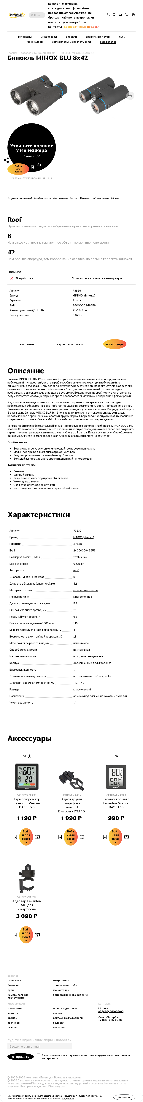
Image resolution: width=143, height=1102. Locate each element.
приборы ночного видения (70, 995)
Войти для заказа (18, 169)
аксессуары (114, 344)
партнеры (13, 1022)
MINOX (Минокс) (84, 295)
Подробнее (68, 1098)
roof (76, 570)
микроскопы (49, 36)
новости (54, 22)
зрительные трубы (98, 36)
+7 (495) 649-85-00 (110, 1011)
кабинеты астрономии (78, 17)
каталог (54, 3)
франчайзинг (81, 8)
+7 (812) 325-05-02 (110, 1020)
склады (12, 1027)
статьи (57, 1013)
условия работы (74, 22)
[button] (108, 15)
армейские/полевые (86, 696)
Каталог (25, 53)
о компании (70, 3)
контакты (55, 26)
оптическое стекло (85, 590)
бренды (53, 17)
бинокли (71, 36)
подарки (58, 1022)
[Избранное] (114, 15)
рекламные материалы (68, 1018)
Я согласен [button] (124, 1097)
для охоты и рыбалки (113, 696)
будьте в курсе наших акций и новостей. (39, 1040)
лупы (122, 36)
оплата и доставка (65, 1008)
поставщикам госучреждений (70, 13)
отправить (20, 1056)
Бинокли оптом (44, 53)
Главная (12, 53)
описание (26, 344)
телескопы (25, 36)
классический (82, 689)
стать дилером (59, 8)
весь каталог (108, 41)
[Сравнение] (120, 15)
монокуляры (35, 41)
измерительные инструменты (71, 41)
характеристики (70, 344)
